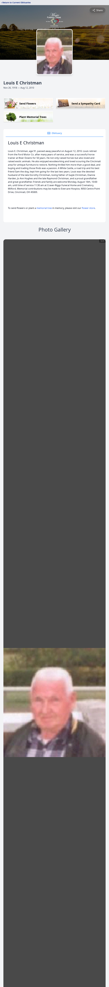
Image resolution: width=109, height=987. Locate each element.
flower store (88, 208)
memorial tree (44, 208)
